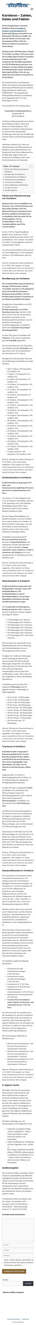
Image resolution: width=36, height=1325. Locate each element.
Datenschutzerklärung (13, 1319)
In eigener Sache (11, 188)
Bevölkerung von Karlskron (15, 174)
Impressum (25, 1319)
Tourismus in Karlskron (13, 182)
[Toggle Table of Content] (30, 166)
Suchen (5, 1280)
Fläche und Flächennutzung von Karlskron (17, 170)
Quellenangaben (11, 190)
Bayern (15, 33)
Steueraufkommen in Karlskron (16, 185)
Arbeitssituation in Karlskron (15, 177)
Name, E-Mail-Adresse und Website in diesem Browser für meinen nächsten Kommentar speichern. (18, 1262)
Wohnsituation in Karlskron (15, 180)
